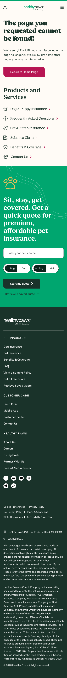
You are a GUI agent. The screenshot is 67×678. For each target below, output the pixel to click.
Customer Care (16, 395)
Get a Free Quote (14, 379)
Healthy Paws (15, 433)
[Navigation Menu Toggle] (62, 7)
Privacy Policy (36, 506)
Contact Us (10, 423)
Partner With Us (13, 461)
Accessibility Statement (40, 517)
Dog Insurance (12, 346)
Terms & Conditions (37, 511)
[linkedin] (13, 478)
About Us (9, 442)
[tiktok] (13, 485)
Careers (8, 448)
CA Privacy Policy (13, 511)
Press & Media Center (17, 468)
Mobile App (10, 410)
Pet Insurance (15, 338)
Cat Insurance (12, 353)
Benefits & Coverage (16, 359)
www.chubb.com (12, 632)
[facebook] (5, 478)
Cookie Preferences (14, 506)
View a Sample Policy (17, 372)
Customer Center (14, 417)
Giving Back (11, 455)
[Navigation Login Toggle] (5, 8)
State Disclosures (13, 517)
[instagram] (28, 478)
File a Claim (10, 404)
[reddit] (5, 485)
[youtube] (21, 478)
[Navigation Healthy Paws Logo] (34, 8)
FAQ (6, 366)
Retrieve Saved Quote (17, 385)
